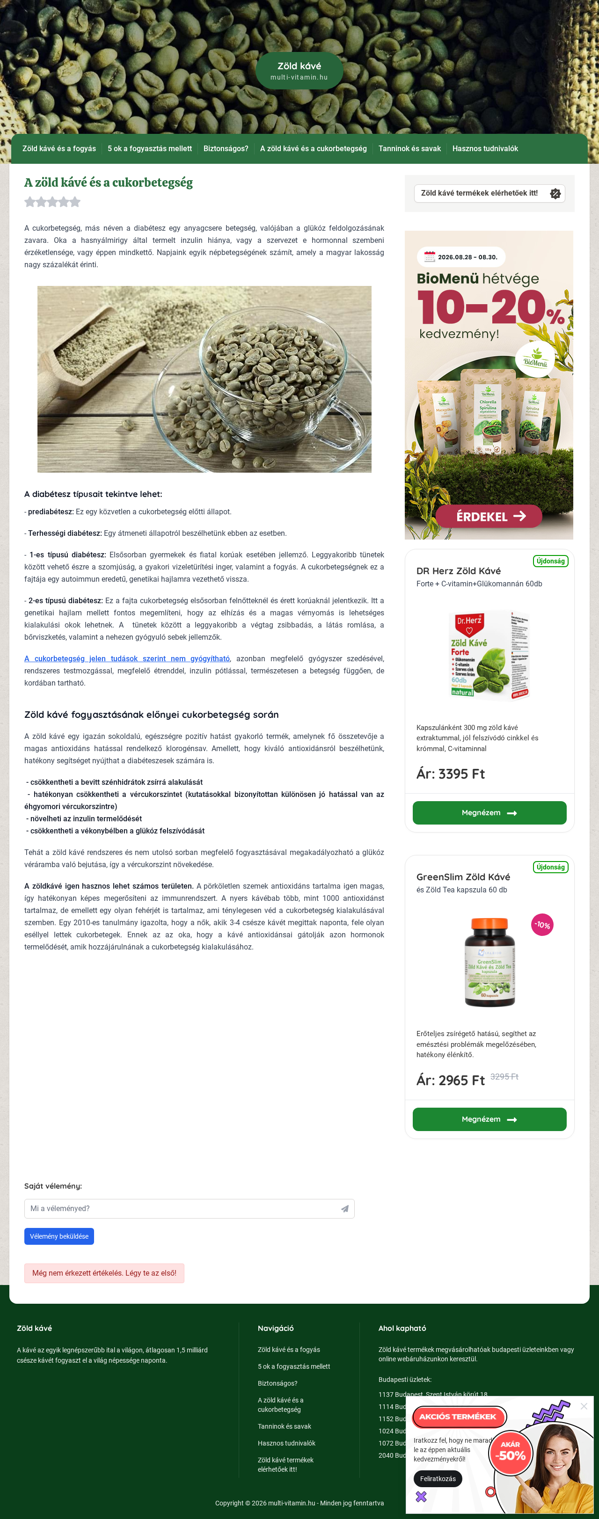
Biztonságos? (226, 148)
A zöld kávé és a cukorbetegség (313, 148)
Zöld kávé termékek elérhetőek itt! (479, 193)
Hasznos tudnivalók (485, 148)
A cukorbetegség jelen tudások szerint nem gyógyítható (127, 658)
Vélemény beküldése (59, 1236)
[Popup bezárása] (584, 1405)
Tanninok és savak (410, 148)
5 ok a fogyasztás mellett (150, 148)
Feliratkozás (438, 1478)
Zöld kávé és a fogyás (59, 148)
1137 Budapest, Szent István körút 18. (434, 1394)
